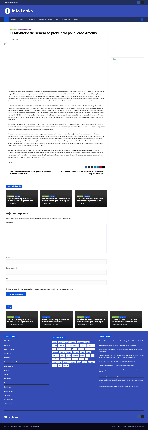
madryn (88, 352)
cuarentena (61, 349)
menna (62, 355)
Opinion (77, 19)
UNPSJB (65, 365)
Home (113, 426)
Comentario (10, 222)
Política (17, 196)
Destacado (14, 29)
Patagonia (66, 19)
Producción (8, 387)
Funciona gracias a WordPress (12, 426)
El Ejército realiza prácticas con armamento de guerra (117, 361)
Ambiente (7, 345)
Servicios (7, 395)
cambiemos (80, 342)
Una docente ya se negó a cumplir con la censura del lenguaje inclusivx (82, 173)
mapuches (56, 355)
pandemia (55, 359)
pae (93, 355)
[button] (139, 19)
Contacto (119, 426)
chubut (55, 345)
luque (82, 352)
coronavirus (91, 345)
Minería (6, 370)
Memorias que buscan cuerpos (109, 376)
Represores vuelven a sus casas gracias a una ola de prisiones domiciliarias (30, 173)
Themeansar (35, 426)
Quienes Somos (139, 426)
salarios (73, 362)
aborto (55, 342)
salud (79, 362)
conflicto (83, 345)
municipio (75, 355)
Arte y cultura (17, 19)
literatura (76, 352)
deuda (74, 349)
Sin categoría (46, 317)
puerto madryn (57, 362)
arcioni (66, 342)
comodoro (62, 345)
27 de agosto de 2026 (16, 324)
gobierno (62, 352)
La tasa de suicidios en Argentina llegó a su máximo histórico (119, 386)
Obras (88, 355)
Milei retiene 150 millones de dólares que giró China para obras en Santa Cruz (56, 200)
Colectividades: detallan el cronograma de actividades (116, 365)
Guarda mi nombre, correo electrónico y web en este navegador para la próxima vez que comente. (40, 289)
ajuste (60, 342)
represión (66, 362)
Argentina (72, 342)
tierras (55, 365)
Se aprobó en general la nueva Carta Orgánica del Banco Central (20, 200)
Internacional (8, 366)
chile (87, 342)
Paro (61, 359)
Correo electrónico (13, 268)
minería (69, 355)
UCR (60, 365)
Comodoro (31, 19)
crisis (54, 349)
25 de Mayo (8, 341)
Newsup (28, 426)
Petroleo (75, 359)
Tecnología (8, 404)
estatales (55, 352)
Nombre (9, 257)
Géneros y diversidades (48, 19)
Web (7, 278)
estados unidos (90, 349)
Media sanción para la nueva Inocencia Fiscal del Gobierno (56, 321)
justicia (69, 352)
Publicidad (131, 426)
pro (87, 359)
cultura (68, 349)
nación (82, 355)
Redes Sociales (9, 391)
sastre (84, 362)
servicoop (91, 362)
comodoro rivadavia (73, 345)
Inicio (125, 426)
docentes (81, 349)
